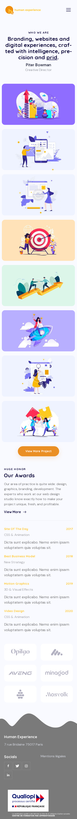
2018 (69, 556)
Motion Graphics (16, 583)
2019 (69, 583)
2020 (69, 610)
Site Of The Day (16, 528)
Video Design (14, 610)
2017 (69, 528)
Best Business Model (19, 556)
